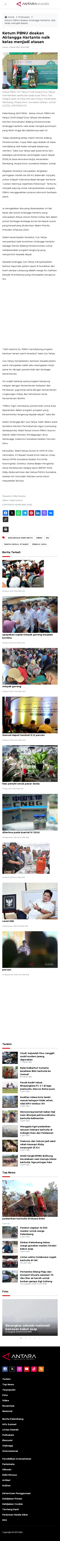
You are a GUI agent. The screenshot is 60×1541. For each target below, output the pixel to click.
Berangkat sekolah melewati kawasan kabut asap (27, 1327)
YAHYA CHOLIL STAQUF (16, 544)
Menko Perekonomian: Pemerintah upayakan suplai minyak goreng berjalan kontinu (27, 634)
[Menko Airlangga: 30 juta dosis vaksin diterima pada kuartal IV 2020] (30, 812)
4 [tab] (34, 1338)
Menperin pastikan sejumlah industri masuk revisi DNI (29, 919)
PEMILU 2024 (39, 544)
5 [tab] (39, 1338)
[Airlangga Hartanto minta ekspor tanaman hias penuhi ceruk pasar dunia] (30, 763)
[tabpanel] (30, 1317)
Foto (5, 1291)
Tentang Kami (10, 1509)
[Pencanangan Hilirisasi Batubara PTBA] (26, 858)
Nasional (7, 1411)
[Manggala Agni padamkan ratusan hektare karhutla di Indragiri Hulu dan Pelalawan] (10, 1130)
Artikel (6, 1480)
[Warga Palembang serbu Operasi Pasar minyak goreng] (30, 666)
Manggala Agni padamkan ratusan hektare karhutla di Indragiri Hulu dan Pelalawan (36, 1129)
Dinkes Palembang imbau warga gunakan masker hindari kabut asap (38, 1245)
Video (5, 1400)
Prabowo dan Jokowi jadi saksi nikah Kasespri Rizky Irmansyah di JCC (38, 1144)
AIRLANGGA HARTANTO (20, 538)
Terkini (7, 1044)
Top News (8, 1172)
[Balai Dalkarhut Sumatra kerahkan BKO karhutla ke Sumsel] (10, 1072)
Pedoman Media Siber (15, 1514)
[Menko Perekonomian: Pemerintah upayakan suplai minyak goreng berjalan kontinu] (30, 614)
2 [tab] (25, 1338)
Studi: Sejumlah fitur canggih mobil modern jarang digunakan (37, 1056)
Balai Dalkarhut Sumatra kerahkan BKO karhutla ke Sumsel (35, 1071)
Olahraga (7, 1445)
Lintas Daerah (10, 1429)
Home (11, 17)
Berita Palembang (12, 1419)
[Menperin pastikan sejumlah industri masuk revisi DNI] (30, 900)
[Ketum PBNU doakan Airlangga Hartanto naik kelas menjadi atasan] (30, 1198)
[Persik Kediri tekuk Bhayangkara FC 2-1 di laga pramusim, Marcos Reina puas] (10, 1086)
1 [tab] (20, 1338)
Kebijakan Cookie (12, 1504)
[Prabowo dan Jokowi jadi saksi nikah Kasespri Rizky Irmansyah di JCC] (10, 1145)
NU (47, 538)
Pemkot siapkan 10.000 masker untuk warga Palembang (33, 1231)
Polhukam (24, 17)
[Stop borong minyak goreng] (23, 573)
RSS (4, 1520)
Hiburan (6, 1469)
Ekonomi (7, 1440)
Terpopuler (9, 1389)
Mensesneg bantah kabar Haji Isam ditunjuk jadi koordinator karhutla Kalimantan (37, 1115)
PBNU (39, 538)
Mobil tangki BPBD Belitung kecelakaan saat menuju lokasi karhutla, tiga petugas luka (38, 1159)
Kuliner (6, 1485)
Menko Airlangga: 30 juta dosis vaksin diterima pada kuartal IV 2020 (25, 831)
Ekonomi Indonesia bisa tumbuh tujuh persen (26, 968)
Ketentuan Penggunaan (16, 1493)
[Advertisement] (30, 314)
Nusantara (8, 1405)
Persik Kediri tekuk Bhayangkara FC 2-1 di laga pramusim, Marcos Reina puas (37, 1085)
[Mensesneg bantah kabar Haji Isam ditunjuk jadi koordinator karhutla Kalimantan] (10, 1116)
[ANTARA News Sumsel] (33, 4)
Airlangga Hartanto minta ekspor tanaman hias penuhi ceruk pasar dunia (29, 782)
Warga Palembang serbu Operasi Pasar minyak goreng (27, 685)
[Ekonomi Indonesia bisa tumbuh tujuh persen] (30, 949)
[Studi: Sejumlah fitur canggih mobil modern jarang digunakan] (10, 1057)
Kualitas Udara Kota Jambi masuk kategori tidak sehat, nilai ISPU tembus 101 (36, 1100)
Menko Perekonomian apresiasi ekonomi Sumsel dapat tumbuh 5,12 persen (28, 733)
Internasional (10, 1451)
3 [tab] (30, 1338)
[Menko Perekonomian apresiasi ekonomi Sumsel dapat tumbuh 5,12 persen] (30, 714)
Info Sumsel (9, 1424)
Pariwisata (8, 1464)
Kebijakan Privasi (12, 1498)
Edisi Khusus (9, 1475)
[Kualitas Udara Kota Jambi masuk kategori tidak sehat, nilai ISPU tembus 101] (10, 1101)
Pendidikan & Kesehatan (16, 1458)
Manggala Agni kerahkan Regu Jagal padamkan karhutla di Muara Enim (24, 1217)
